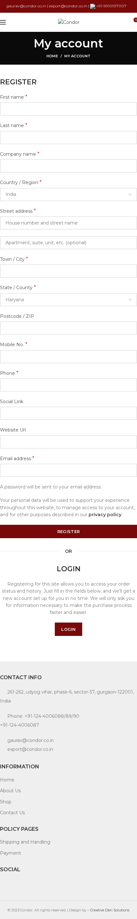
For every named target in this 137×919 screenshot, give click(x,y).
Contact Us (12, 813)
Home (52, 56)
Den (109, 910)
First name (13, 97)
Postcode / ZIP (17, 316)
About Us (10, 791)
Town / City (14, 259)
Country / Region (21, 182)
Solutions (121, 910)
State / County (18, 287)
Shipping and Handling (25, 842)
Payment (10, 853)
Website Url (13, 430)
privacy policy (105, 514)
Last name (13, 125)
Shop (5, 802)
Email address (17, 458)
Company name (20, 154)
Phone (9, 373)
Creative (97, 910)
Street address (18, 211)
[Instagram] (4, 884)
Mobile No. (13, 344)
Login (68, 629)
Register (68, 531)
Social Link (11, 401)
